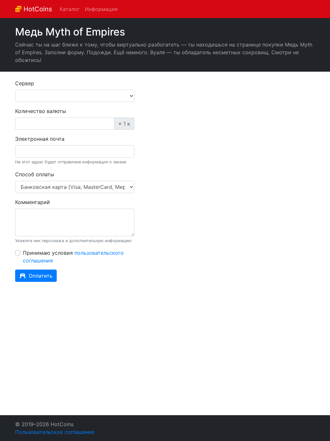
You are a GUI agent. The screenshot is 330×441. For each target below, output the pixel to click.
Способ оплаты (34, 174)
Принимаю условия (73, 257)
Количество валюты (40, 111)
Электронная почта (39, 139)
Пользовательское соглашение (54, 432)
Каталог (70, 9)
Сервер (24, 83)
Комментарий (32, 202)
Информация (101, 9)
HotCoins (37, 9)
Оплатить (40, 275)
